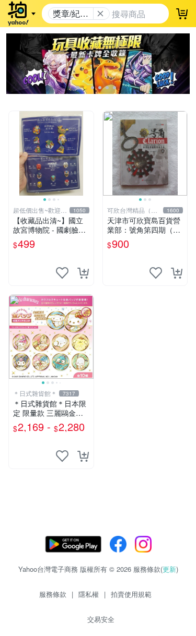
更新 (169, 569)
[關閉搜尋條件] (100, 13)
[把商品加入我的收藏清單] (62, 273)
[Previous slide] (15, 153)
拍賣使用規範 (131, 594)
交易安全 (100, 619)
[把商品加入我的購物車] (83, 273)
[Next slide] (87, 153)
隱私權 (88, 594)
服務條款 (52, 594)
